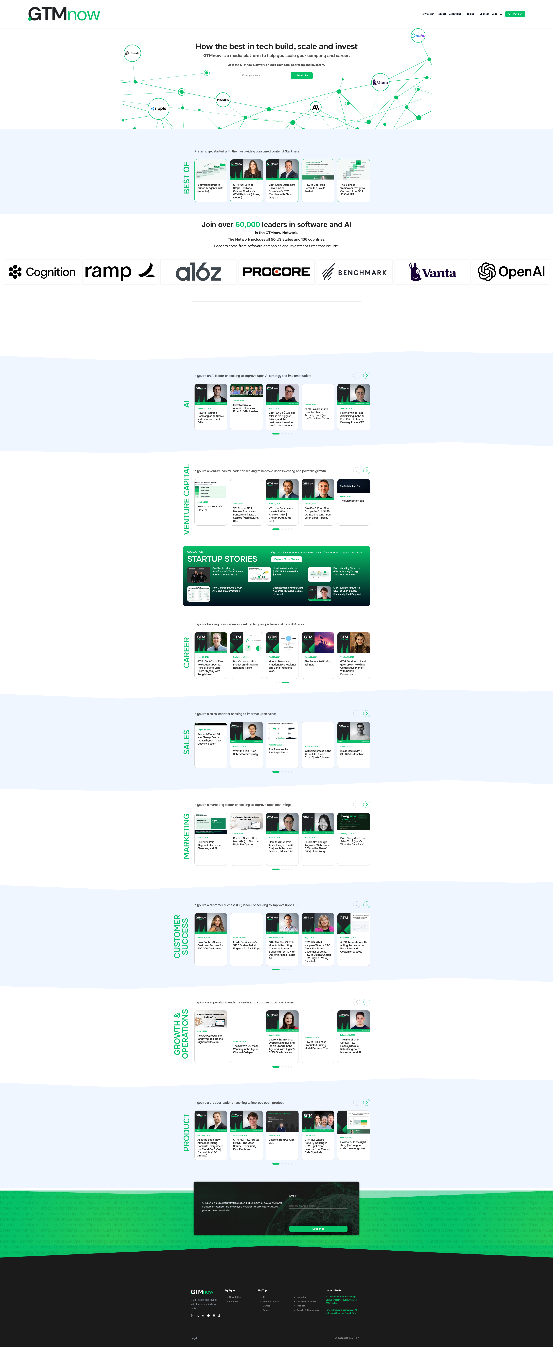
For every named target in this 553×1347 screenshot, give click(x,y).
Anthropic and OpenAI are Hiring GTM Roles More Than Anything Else (353, 417)
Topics (470, 14)
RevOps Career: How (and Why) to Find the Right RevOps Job (210, 841)
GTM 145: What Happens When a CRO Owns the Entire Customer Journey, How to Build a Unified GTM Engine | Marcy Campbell (282, 952)
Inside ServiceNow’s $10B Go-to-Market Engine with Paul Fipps (210, 945)
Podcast (441, 14)
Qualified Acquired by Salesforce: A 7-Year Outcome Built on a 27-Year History (227, 571)
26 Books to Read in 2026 (209, 665)
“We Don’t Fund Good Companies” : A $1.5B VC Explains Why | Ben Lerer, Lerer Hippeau (282, 513)
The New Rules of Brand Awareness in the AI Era (351, 1143)
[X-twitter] (197, 1315)
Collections (455, 14)
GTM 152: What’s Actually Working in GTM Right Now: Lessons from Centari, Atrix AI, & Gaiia (281, 1146)
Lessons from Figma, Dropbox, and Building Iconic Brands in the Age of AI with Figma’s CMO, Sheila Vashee (246, 1046)
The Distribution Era (316, 500)
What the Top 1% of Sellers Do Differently (209, 752)
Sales (266, 1310)
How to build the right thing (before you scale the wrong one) (317, 1145)
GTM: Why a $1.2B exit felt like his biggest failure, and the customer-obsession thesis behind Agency (246, 419)
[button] (501, 14)
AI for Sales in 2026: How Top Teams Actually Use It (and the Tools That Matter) (282, 413)
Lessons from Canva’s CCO (246, 1141)
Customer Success (306, 1301)
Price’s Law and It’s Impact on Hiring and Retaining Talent (317, 664)
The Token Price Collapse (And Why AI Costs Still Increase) (352, 751)
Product (301, 1305)
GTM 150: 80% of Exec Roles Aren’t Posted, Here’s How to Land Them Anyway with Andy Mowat (282, 668)
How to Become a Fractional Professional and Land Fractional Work (353, 666)
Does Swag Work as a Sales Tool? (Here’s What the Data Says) (317, 841)
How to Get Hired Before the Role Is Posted (315, 188)
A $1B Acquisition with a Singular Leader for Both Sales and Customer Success (318, 947)
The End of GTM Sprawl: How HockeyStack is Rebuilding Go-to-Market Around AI (315, 1046)
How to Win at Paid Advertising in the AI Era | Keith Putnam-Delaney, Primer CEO (317, 417)
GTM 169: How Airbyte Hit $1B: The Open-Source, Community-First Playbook (347, 591)
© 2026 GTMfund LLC (347, 1338)
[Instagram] (214, 1315)
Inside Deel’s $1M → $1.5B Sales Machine (316, 752)
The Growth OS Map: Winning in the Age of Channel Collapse (210, 1049)
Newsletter (428, 14)
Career (266, 1305)
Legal (194, 1338)
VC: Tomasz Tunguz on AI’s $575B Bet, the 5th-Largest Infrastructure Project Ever (353, 515)
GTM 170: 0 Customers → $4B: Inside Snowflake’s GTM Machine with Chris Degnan (282, 191)
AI (264, 1297)
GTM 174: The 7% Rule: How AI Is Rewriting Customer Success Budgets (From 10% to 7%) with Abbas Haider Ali (246, 950)
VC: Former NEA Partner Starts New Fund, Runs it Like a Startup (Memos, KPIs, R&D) (210, 515)
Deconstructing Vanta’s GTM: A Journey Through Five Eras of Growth (288, 591)
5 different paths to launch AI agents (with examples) (210, 188)
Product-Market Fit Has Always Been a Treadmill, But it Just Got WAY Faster (341, 1299)
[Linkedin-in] (192, 1315)
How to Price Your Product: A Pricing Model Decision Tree (281, 1045)
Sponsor (484, 14)
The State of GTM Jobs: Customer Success (350, 941)
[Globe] (208, 1315)
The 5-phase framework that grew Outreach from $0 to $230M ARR (352, 189)
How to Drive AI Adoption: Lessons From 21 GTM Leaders (210, 408)
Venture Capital (271, 1301)
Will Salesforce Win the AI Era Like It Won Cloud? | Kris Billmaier (282, 754)
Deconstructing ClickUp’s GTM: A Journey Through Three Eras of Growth (346, 571)
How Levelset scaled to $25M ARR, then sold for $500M (285, 571)
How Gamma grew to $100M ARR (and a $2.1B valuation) (227, 589)
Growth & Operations (308, 1310)
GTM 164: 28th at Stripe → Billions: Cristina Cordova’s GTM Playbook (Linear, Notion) (246, 191)
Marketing (302, 1297)
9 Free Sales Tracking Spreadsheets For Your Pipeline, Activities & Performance (353, 843)
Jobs (494, 14)
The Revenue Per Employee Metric (243, 751)
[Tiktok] (219, 1315)
